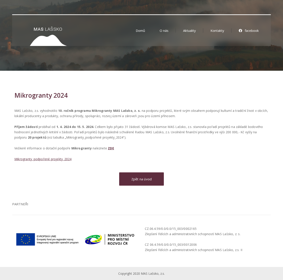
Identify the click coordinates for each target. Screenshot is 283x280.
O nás (164, 30)
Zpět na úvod (141, 179)
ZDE (111, 148)
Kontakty (217, 30)
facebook (252, 30)
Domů (140, 30)
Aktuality (189, 30)
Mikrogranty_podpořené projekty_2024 (42, 159)
